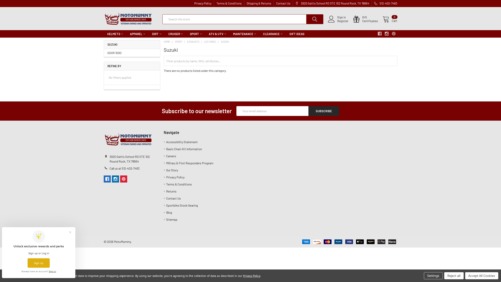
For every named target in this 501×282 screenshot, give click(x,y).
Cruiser (174, 34)
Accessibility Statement (182, 142)
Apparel (136, 34)
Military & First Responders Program (189, 163)
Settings (433, 276)
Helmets (113, 34)
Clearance (271, 34)
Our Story (172, 170)
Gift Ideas (296, 34)
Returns (171, 191)
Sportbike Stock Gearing (182, 205)
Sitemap (171, 219)
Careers (171, 156)
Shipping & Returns (259, 3)
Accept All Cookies (481, 276)
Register (342, 21)
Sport (194, 34)
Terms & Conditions (229, 3)
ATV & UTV (216, 34)
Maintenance (243, 34)
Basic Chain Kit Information (184, 149)
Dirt (155, 34)
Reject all (453, 276)
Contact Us (283, 3)
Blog (169, 212)
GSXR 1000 (114, 53)
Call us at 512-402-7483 (125, 168)
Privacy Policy (203, 3)
